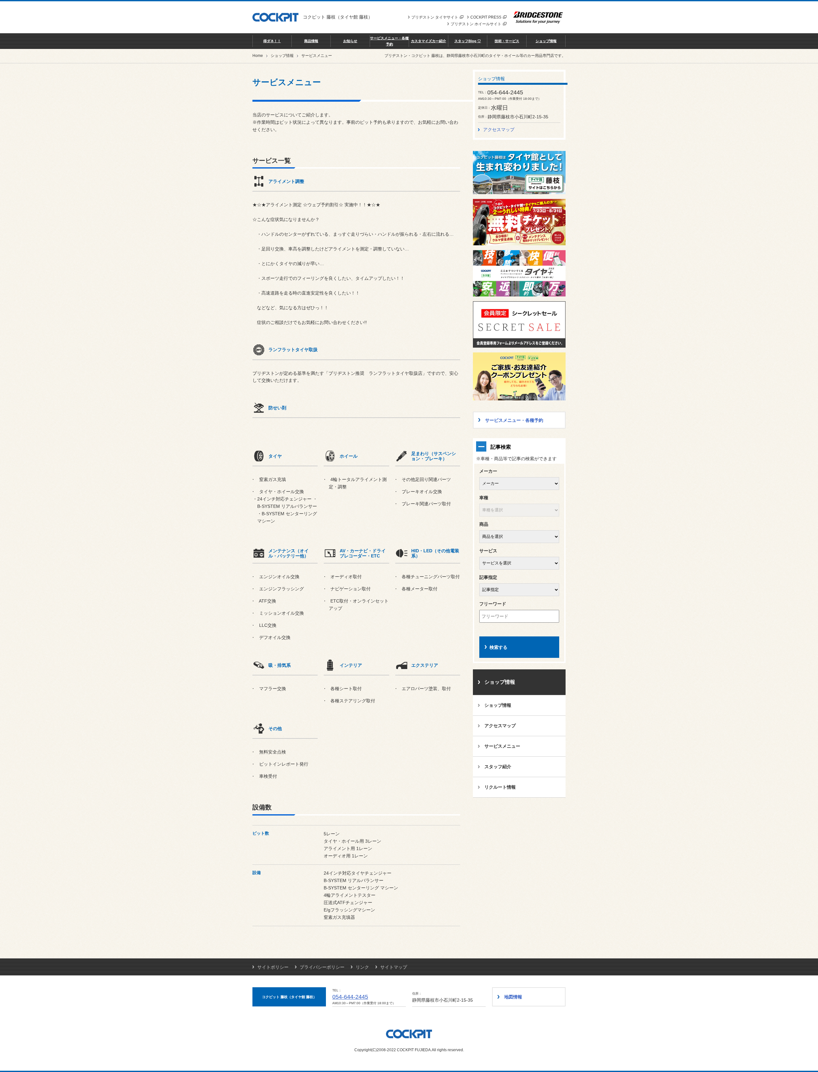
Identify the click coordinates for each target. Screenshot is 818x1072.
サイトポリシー (273, 967)
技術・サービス (507, 41)
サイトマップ (393, 967)
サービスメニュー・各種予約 (389, 41)
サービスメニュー (502, 746)
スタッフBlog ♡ (467, 41)
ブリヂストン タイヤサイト (434, 17)
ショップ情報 (546, 41)
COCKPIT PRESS (485, 17)
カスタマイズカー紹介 (428, 41)
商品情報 (311, 41)
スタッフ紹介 (497, 766)
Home (257, 55)
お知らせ (350, 41)
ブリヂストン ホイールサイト (476, 24)
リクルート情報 (500, 787)
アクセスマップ (498, 129)
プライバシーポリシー (322, 967)
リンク (362, 967)
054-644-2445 (350, 997)
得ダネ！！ (272, 41)
